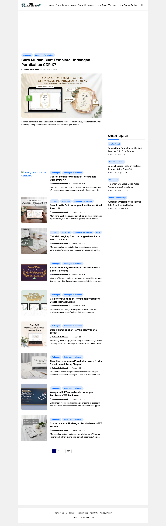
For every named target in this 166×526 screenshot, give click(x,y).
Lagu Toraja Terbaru (129, 5)
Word (98, 232)
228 (69, 451)
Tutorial (54, 201)
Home (51, 5)
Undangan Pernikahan (44, 55)
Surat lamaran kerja (66, 5)
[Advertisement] (83, 32)
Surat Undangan (86, 5)
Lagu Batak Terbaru (106, 5)
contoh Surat (114, 144)
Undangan (27, 55)
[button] (142, 5)
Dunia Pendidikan (116, 162)
